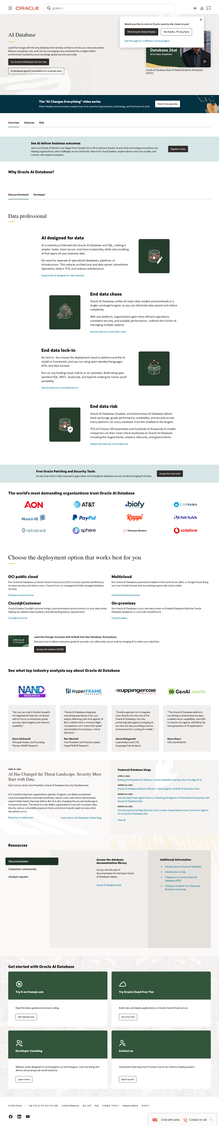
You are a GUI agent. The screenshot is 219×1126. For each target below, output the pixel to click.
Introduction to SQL (175, 871)
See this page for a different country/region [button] (147, 40)
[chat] (155, 1120)
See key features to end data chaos (108, 331)
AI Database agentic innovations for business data (36, 71)
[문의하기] (209, 8)
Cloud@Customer (17, 618)
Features (29, 122)
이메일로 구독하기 (110, 1105)
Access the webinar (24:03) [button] (49, 649)
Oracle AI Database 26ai (108, 885)
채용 (97, 1105)
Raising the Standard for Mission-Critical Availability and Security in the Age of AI (160, 779)
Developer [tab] (39, 194)
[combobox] (109, 8)
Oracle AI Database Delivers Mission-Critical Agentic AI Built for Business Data (158, 788)
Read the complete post (20, 817)
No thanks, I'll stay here (176, 31)
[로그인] (202, 8)
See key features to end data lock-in (59, 387)
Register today (178, 149)
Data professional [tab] (18, 194)
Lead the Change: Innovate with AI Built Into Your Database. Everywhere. (75, 637)
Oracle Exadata (119, 618)
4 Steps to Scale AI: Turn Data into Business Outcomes (182, 887)
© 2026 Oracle (15, 1105)
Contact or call (198, 1119)
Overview (13, 122)
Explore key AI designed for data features (62, 275)
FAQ (41, 122)
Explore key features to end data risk (109, 443)
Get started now (26, 1016)
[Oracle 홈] (27, 8)
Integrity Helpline (130, 1105)
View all (121, 820)
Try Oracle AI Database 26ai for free (29, 61)
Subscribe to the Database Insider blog (81, 817)
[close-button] (211, 1119)
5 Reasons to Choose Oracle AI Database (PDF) (181, 879)
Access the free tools (169, 473)
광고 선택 (86, 1105)
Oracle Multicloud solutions (126, 595)
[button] (10, 8)
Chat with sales (170, 1119)
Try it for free (128, 1016)
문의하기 (145, 1105)
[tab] (31, 861)
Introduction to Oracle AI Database (183, 866)
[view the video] (178, 49)
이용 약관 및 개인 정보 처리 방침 (43, 1105)
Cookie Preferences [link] (70, 1105)
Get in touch (127, 1079)
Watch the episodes (168, 104)
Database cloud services (21, 595)
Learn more (24, 1079)
